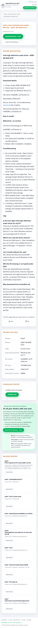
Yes (12, 321)
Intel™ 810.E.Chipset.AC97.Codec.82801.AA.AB (18, 462)
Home (5, 14)
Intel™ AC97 (9, 548)
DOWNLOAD (12, 394)
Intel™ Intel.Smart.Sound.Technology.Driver (17, 600)
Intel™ (23, 338)
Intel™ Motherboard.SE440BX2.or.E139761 (19, 513)
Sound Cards (12, 14)
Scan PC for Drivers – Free (13, 430)
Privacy (10, 620)
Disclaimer (4, 620)
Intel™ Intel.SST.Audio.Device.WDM (16, 565)
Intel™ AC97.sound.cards (13, 496)
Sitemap (29, 620)
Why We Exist (33, 2)
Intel (18, 14)
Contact (34, 4)
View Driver (9, 472)
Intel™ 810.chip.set (11, 582)
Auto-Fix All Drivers (12, 42)
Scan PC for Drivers (29, 7)
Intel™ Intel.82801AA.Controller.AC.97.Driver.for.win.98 (18, 532)
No (28, 321)
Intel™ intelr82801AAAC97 (13, 479)
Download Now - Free (13, 36)
